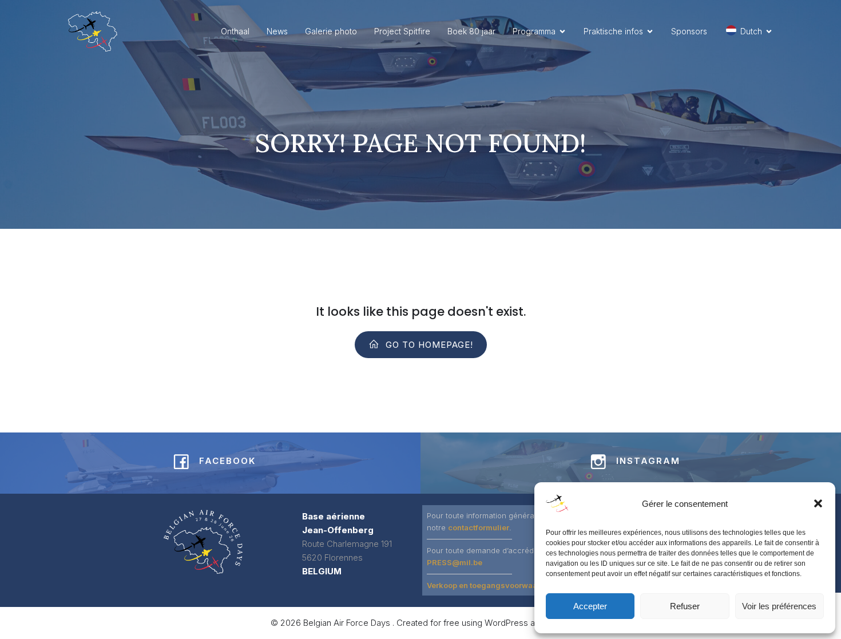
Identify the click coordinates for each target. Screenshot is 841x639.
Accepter (590, 606)
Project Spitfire (402, 31)
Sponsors (689, 31)
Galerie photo (331, 31)
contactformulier (478, 527)
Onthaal (235, 31)
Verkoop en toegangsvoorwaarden (490, 585)
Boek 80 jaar (471, 31)
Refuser (685, 606)
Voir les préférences (779, 606)
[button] (818, 503)
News (277, 31)
